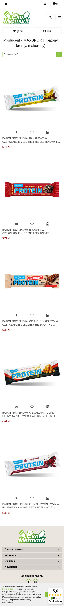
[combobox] (32, 54)
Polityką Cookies (9, 589)
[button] (56, 4)
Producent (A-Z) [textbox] (11, 54)
